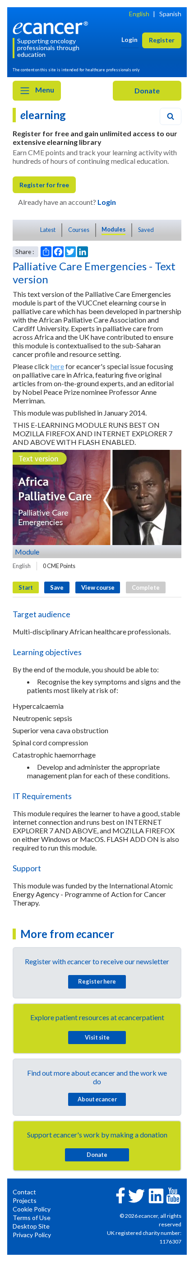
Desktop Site (31, 1226)
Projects (25, 1200)
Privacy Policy (32, 1235)
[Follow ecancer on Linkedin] (156, 1195)
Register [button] (162, 40)
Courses (78, 229)
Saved (146, 229)
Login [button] (129, 39)
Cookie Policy (32, 1209)
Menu (44, 89)
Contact (24, 1192)
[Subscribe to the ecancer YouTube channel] (173, 1195)
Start (25, 587)
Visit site (97, 1037)
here (57, 366)
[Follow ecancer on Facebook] (120, 1194)
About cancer (97, 1099)
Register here (97, 981)
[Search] (170, 116)
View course (98, 587)
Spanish (170, 14)
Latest (47, 229)
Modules (113, 229)
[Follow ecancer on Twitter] (136, 1195)
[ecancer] (52, 27)
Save (57, 587)
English (139, 14)
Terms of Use (32, 1217)
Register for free (44, 185)
